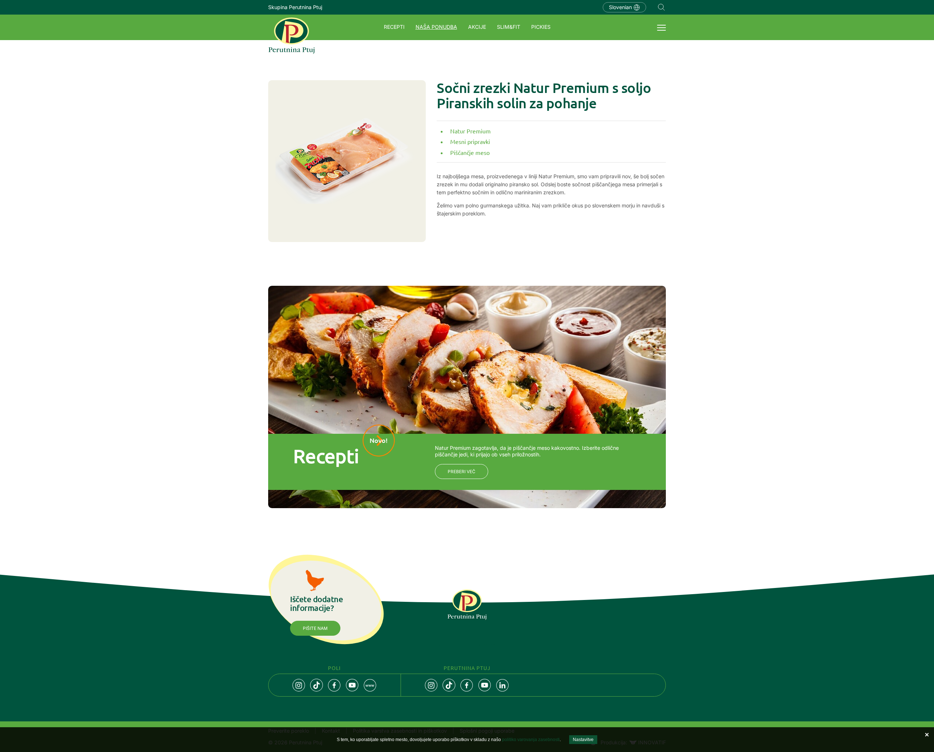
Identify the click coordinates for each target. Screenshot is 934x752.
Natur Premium (470, 131)
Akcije (477, 27)
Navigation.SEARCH (661, 7)
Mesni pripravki (470, 141)
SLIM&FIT (508, 27)
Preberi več (461, 471)
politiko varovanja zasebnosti (531, 739)
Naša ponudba (436, 27)
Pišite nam (315, 628)
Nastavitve (583, 739)
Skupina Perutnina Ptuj (295, 7)
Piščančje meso (470, 152)
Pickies (541, 27)
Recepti (394, 27)
